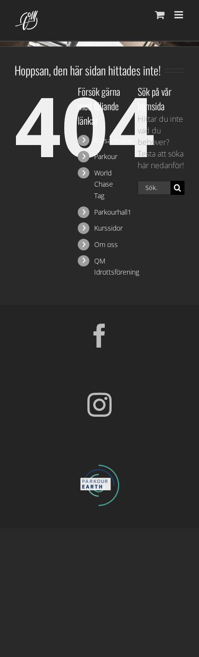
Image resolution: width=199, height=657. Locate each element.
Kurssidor (108, 228)
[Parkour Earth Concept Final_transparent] (99, 465)
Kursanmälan (113, 140)
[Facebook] (99, 335)
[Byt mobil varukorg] (160, 15)
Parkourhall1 (112, 212)
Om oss (106, 244)
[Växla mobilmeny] (179, 15)
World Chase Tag (103, 184)
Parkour (105, 156)
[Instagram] (99, 405)
